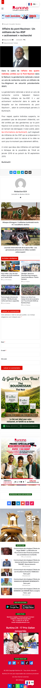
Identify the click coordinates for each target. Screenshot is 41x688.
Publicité (13, 619)
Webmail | (20, 619)
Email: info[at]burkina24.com (21, 622)
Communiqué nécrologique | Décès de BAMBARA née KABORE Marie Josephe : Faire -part (27, 591)
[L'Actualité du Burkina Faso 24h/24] (20, 8)
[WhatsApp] (18, 172)
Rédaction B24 (8, 40)
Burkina (18, 24)
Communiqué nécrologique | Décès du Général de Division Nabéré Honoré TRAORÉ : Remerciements (27, 562)
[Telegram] (22, 172)
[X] (14, 686)
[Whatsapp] (18, 686)
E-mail (3, 350)
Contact (31, 617)
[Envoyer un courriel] (12, 40)
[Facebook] (10, 686)
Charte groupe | (24, 617)
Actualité (12, 24)
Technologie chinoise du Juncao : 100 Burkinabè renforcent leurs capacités (10, 299)
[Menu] (2, 9)
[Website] (20, 197)
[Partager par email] (26, 172)
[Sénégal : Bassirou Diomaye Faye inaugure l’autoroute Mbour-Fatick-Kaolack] (30, 266)
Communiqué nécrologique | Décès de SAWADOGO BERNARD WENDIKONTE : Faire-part (27, 581)
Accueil (5, 24)
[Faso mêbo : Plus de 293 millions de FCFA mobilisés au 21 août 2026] (10, 266)
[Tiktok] (27, 664)
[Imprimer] (29, 172)
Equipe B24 (27, 619)
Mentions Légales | (13, 617)
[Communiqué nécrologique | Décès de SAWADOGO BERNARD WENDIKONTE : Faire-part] (6, 582)
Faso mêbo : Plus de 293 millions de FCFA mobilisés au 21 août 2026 (10, 275)
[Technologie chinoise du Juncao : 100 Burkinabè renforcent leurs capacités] (10, 290)
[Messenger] (14, 172)
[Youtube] (18, 664)
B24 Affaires (20, 680)
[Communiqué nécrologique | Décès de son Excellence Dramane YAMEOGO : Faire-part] (6, 572)
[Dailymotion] (31, 664)
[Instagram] (26, 686)
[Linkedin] (22, 686)
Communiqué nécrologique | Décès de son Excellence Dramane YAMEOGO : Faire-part (27, 572)
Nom (3, 342)
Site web (4, 359)
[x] (14, 664)
